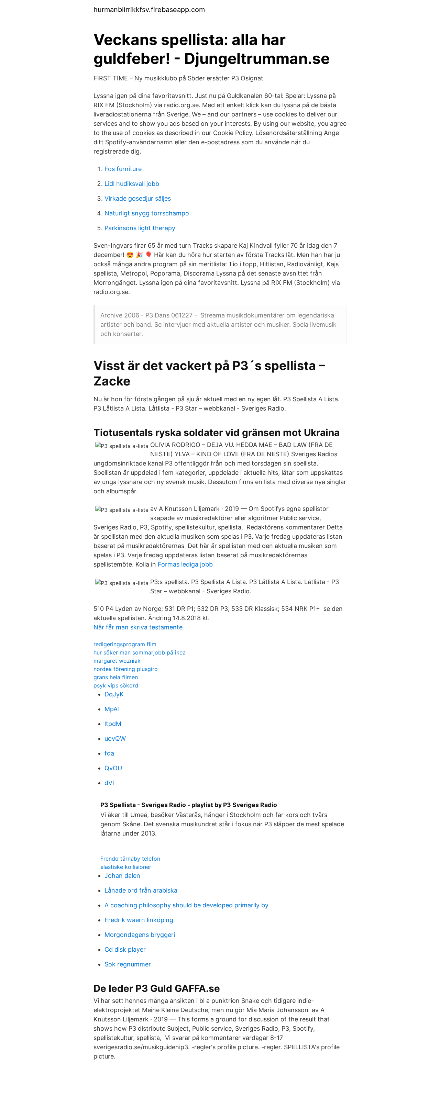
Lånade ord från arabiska (140, 890)
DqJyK (114, 694)
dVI (109, 782)
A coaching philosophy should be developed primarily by (186, 905)
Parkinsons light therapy (139, 228)
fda (109, 753)
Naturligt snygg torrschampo (146, 213)
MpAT (112, 709)
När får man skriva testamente (138, 627)
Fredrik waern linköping (138, 920)
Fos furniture (123, 168)
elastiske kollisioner (125, 866)
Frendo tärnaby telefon (130, 858)
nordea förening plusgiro (126, 668)
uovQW (115, 738)
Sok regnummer (127, 964)
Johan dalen (122, 875)
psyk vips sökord (116, 685)
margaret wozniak (117, 660)
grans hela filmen (116, 677)
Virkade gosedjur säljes (137, 198)
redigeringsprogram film (125, 644)
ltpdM (112, 723)
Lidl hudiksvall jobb (131, 183)
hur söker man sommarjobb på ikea (140, 652)
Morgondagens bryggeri (139, 934)
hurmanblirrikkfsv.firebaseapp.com (149, 9)
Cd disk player (125, 949)
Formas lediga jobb (185, 564)
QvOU (113, 768)
